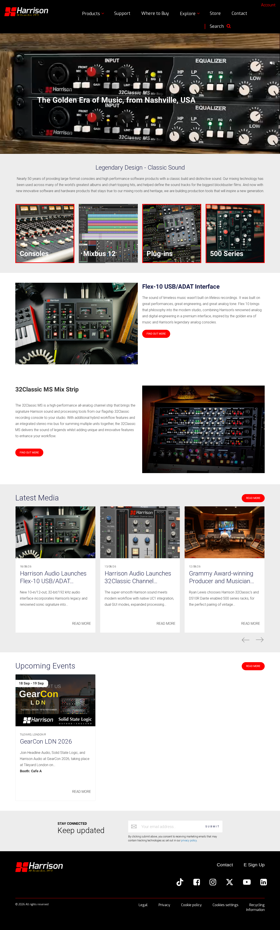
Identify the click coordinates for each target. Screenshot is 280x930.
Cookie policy (191, 905)
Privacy (164, 905)
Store (215, 13)
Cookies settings (225, 905)
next (260, 639)
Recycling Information (255, 907)
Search (217, 26)
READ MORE (253, 498)
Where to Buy (155, 13)
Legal (143, 905)
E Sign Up (254, 864)
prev (245, 639)
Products (91, 14)
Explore (188, 14)
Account (268, 5)
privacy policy (189, 840)
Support (122, 13)
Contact (239, 13)
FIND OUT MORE (156, 333)
